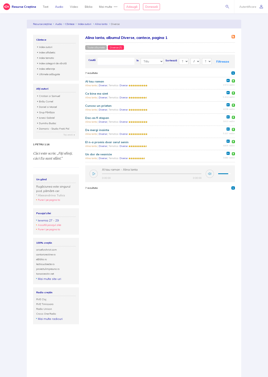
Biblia (88, 7)
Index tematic (46, 57)
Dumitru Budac (47, 123)
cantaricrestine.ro (46, 254)
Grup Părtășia (47, 112)
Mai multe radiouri (50, 319)
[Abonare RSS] (233, 36)
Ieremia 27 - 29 (48, 220)
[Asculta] (228, 80)
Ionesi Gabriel (47, 117)
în (138, 60)
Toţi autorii (68, 135)
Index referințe (47, 68)
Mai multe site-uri (49, 279)
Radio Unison (44, 308)
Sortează (171, 60)
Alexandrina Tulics (51, 195)
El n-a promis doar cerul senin (107, 142)
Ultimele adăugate (49, 74)
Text (45, 7)
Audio (59, 7)
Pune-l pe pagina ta (49, 199)
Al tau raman (94, 81)
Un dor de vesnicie (98, 154)
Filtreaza (222, 61)
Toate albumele (96, 47)
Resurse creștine (42, 24)
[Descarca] (233, 80)
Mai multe (105, 7)
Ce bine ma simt (96, 93)
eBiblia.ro (41, 259)
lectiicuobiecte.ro (45, 264)
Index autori (85, 24)
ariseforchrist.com (46, 249)
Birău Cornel (46, 101)
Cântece (69, 24)
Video (74, 7)
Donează (151, 7)
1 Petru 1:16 (41, 144)
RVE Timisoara (44, 304)
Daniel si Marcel (48, 106)
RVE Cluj (41, 299)
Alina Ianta (101, 24)
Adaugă (131, 7)
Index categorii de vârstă (53, 63)
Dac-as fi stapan (97, 118)
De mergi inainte (97, 130)
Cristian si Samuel (49, 96)
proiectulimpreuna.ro (48, 268)
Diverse (103, 85)
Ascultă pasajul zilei (49, 224)
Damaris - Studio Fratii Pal (54, 128)
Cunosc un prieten (98, 106)
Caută (91, 60)
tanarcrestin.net (45, 273)
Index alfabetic (47, 52)
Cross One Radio (46, 313)
